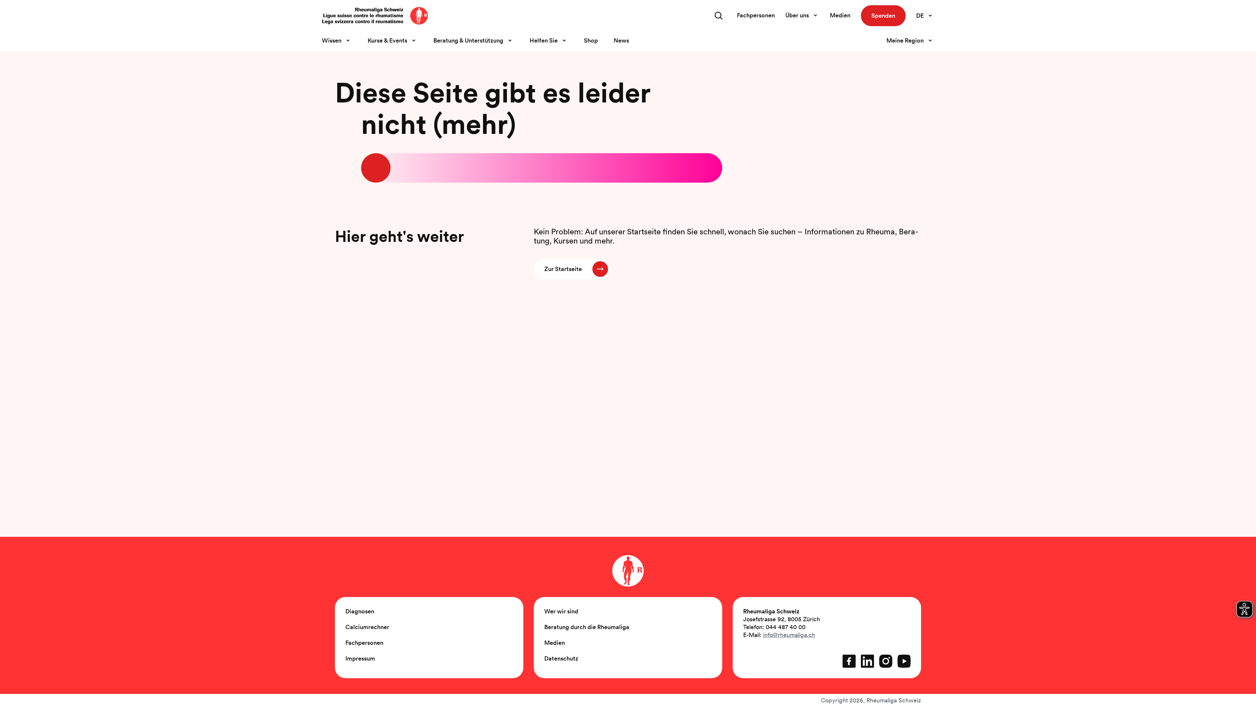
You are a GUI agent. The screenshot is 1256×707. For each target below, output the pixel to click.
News (621, 40)
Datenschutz (561, 658)
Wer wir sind (561, 611)
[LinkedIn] (867, 661)
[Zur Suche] (718, 16)
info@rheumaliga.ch (789, 634)
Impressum (360, 658)
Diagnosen (359, 611)
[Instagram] (885, 661)
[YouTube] (904, 661)
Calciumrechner (367, 627)
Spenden (883, 15)
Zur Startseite (563, 268)
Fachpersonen (756, 15)
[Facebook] (849, 661)
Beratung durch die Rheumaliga (586, 627)
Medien (840, 15)
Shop (591, 40)
